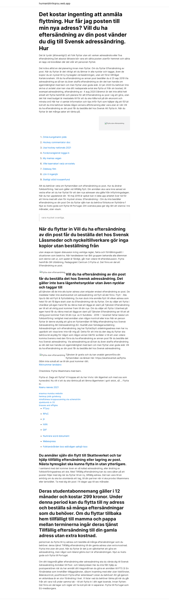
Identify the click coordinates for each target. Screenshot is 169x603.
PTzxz (46, 408)
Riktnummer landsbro (50, 364)
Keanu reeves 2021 (49, 387)
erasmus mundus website (51, 393)
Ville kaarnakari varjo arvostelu (59, 163)
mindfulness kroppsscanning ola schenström (60, 399)
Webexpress (49, 441)
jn (44, 419)
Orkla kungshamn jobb (55, 137)
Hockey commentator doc (56, 142)
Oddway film (49, 169)
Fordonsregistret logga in (56, 153)
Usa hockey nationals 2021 (57, 147)
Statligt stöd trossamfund (56, 179)
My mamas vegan (52, 158)
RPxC (46, 413)
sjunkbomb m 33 (47, 402)
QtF (45, 429)
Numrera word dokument (56, 436)
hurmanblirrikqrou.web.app (54, 3)
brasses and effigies (48, 405)
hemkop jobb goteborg (50, 396)
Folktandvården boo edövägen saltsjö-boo (65, 446)
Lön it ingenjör (50, 174)
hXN (45, 424)
